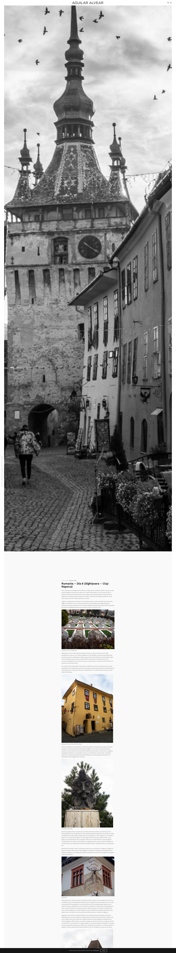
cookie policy (96, 950)
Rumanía (71, 580)
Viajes (75, 580)
